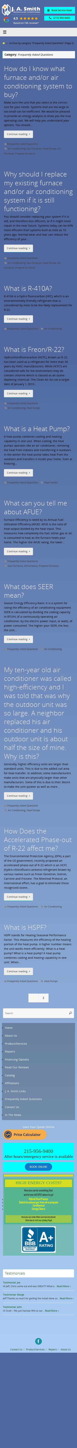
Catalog (10, 1075)
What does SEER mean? (28, 591)
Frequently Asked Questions (22, 144)
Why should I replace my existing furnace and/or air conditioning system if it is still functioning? (38, 191)
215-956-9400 (38, 1151)
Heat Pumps (49, 148)
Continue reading (17, 134)
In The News (13, 1115)
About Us (11, 1035)
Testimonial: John (12, 1307)
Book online (38, 1166)
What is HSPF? (25, 927)
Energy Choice (38, 1208)
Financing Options (17, 1059)
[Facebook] (38, 1341)
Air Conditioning (16, 148)
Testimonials (15, 1273)
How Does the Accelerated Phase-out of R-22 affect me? (38, 839)
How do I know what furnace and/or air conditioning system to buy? (38, 81)
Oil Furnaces (31, 566)
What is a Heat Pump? (37, 428)
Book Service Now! (62, 10)
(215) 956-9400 (61, 18)
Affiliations (12, 1083)
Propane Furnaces (25, 153)
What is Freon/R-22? (34, 349)
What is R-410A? (28, 288)
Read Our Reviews (17, 1067)
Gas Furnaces (34, 148)
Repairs (10, 1051)
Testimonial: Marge (13, 1294)
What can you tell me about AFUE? (35, 507)
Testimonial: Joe (11, 1282)
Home (9, 1028)
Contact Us (12, 1107)
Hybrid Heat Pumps (38, 1199)
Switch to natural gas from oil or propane (38, 1202)
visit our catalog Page (43, 1220)
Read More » (64, 1286)
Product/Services (16, 1043)
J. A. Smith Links (15, 1091)
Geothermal (38, 1205)
